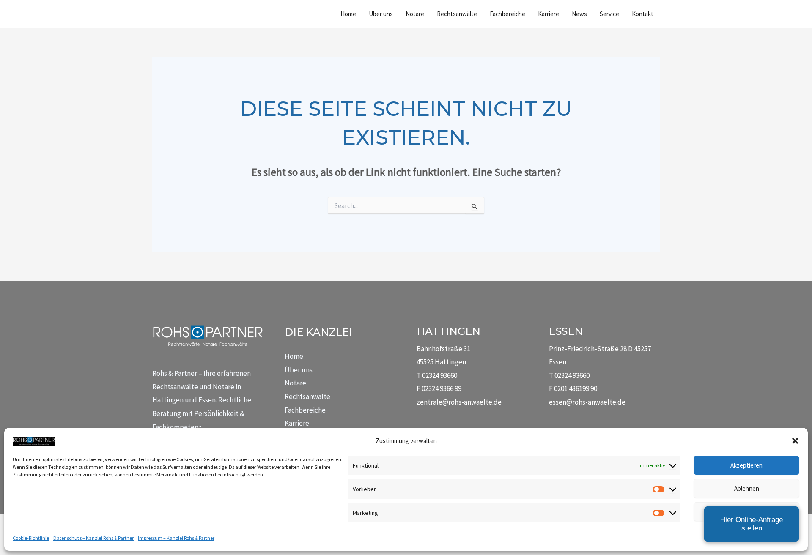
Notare (295, 383)
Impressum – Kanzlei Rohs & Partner (176, 538)
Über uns (299, 370)
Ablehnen (746, 488)
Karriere (297, 423)
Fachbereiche (305, 410)
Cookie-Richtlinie (31, 538)
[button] (795, 441)
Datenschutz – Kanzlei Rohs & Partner (93, 538)
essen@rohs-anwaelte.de (587, 402)
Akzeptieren (746, 465)
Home (294, 356)
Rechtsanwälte (307, 396)
